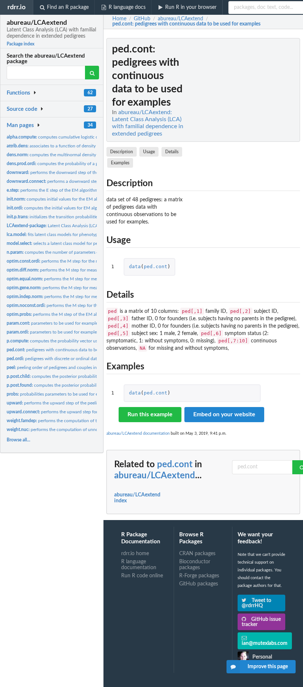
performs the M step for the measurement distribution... (78, 261)
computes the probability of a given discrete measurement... (80, 163)
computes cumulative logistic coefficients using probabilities (81, 137)
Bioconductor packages (194, 564)
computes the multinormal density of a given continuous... (75, 155)
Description (121, 152)
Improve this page (268, 666)
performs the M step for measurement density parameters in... (83, 270)
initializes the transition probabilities (53, 217)
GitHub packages (198, 584)
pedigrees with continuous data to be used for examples (71, 350)
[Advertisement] (244, 149)
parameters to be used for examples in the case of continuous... (80, 323)
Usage (149, 152)
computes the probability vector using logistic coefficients (74, 341)
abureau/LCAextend (154, 475)
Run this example (150, 414)
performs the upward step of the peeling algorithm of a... (70, 403)
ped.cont (155, 266)
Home (119, 18)
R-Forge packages (199, 575)
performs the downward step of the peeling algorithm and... (76, 172)
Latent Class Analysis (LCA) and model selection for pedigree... (87, 225)
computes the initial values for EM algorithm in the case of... (73, 208)
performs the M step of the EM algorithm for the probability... (79, 314)
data (135, 266)
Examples (120, 163)
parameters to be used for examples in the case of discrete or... (78, 332)
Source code (22, 109)
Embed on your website (224, 414)
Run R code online (142, 575)
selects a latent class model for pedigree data (63, 243)
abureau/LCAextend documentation (138, 433)
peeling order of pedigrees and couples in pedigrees (61, 367)
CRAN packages (197, 553)
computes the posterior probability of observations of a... (75, 385)
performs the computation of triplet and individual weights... (81, 420)
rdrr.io (16, 7)
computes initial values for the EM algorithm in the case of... (75, 199)
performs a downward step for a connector (68, 181)
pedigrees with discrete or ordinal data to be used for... (68, 358)
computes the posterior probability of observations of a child (78, 376)
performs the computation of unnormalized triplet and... (73, 429)
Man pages (20, 125)
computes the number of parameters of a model (62, 252)
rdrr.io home (135, 553)
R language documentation (138, 564)
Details (171, 152)
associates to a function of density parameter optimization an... (79, 146)
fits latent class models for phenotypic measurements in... (73, 234)
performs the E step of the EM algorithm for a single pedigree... (74, 190)
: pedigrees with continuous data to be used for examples (186, 24)
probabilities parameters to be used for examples (60, 394)
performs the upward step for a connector (64, 412)
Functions (18, 93)
